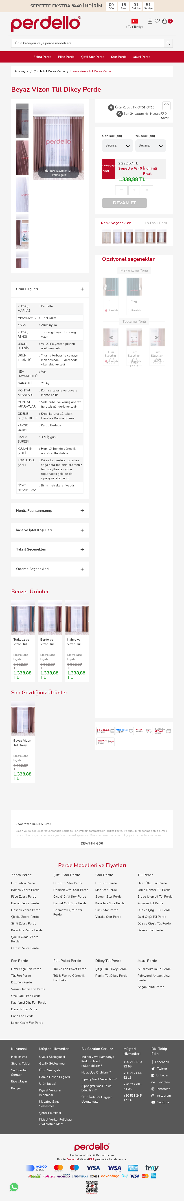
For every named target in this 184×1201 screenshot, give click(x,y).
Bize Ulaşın (19, 1081)
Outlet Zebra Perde (25, 948)
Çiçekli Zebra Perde (25, 917)
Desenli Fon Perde (24, 1009)
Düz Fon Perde (21, 982)
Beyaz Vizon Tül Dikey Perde (22, 745)
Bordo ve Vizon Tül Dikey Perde (49, 644)
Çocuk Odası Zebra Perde (24, 939)
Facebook (162, 1062)
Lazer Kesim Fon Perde (27, 1023)
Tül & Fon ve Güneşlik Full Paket (69, 978)
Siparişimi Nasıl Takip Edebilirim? (96, 1088)
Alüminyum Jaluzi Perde (154, 969)
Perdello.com (105, 1155)
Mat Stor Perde (106, 890)
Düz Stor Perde (106, 883)
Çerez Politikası (50, 1113)
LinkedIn (162, 1075)
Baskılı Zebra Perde (25, 903)
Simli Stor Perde (106, 910)
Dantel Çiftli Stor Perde (70, 903)
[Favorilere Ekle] (166, 105)
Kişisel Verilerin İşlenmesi (50, 1092)
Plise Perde (66, 57)
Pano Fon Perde (22, 1016)
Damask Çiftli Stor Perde (70, 890)
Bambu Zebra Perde (25, 890)
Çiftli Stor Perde (92, 57)
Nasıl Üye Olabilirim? (96, 1072)
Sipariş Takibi (20, 1063)
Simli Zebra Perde (23, 923)
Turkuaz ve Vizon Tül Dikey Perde (22, 644)
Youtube (163, 1102)
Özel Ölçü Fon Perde (26, 996)
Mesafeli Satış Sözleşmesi (49, 1103)
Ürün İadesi (47, 1084)
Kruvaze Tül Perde (150, 903)
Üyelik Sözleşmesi (52, 1057)
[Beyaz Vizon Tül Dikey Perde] (27, 121)
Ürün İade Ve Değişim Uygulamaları (96, 1099)
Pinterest (163, 1089)
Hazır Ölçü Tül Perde (152, 883)
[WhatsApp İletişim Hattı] (14, 1187)
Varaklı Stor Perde (108, 917)
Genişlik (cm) (112, 136)
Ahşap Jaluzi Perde (151, 987)
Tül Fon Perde (21, 976)
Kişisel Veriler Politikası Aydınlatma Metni (55, 1121)
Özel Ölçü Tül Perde (152, 917)
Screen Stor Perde (108, 896)
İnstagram (163, 1095)
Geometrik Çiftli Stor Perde (67, 912)
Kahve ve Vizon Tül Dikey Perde (76, 644)
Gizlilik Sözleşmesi (52, 1063)
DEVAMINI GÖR (92, 843)
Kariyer (16, 1088)
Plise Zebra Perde (23, 896)
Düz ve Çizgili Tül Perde (154, 910)
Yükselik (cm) (145, 136)
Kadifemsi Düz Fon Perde (28, 1002)
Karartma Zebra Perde (27, 930)
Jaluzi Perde (141, 57)
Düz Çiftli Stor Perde (67, 883)
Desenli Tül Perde (150, 930)
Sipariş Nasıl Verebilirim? (98, 1079)
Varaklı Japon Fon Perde (28, 989)
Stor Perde (119, 57)
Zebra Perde (42, 57)
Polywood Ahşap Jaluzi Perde (154, 978)
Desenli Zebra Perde (25, 910)
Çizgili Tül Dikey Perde (111, 969)
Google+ (164, 1082)
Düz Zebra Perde (23, 883)
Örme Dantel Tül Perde (154, 890)
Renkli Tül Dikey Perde (111, 976)
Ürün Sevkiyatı (49, 1070)
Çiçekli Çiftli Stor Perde (69, 896)
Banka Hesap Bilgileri (54, 1077)
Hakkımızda (19, 1057)
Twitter (162, 1069)
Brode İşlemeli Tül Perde (155, 896)
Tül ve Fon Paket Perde (69, 969)
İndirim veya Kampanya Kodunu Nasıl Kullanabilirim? (97, 1061)
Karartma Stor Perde (110, 903)
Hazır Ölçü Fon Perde (26, 969)
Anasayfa (21, 71)
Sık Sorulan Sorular (19, 1072)
